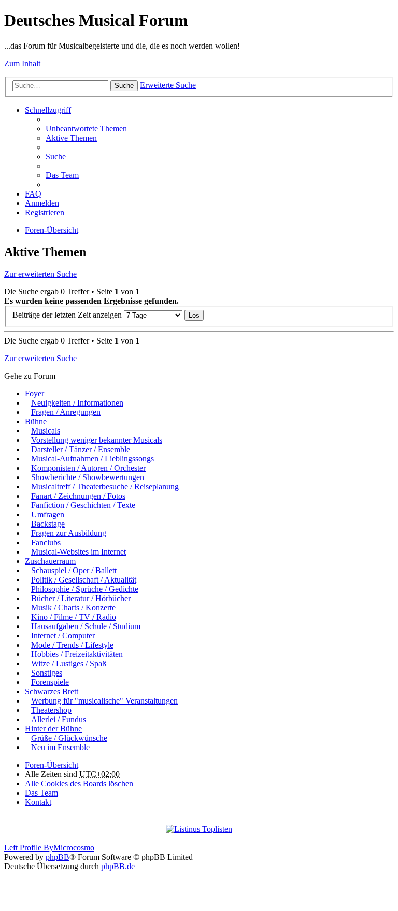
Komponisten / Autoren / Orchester (88, 468)
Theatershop (51, 710)
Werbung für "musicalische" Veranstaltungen (104, 700)
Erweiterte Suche (168, 85)
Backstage (48, 523)
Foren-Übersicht (51, 230)
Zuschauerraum (50, 561)
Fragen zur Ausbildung (68, 533)
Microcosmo (73, 847)
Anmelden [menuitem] (42, 203)
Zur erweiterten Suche (40, 274)
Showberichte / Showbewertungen (87, 477)
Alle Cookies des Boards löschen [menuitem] (79, 783)
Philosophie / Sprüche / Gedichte (84, 589)
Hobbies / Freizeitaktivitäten (77, 654)
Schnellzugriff (48, 110)
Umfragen (47, 514)
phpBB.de (118, 866)
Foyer (34, 393)
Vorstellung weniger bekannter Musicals (96, 440)
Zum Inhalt (22, 63)
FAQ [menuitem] (33, 193)
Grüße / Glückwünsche (69, 738)
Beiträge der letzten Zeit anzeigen (68, 314)
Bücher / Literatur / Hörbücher (81, 598)
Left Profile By (28, 847)
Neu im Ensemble (60, 747)
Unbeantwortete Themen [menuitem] (86, 128)
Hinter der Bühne (53, 728)
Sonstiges (46, 672)
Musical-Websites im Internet (78, 551)
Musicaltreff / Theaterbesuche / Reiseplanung (105, 486)
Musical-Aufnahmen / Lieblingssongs (92, 458)
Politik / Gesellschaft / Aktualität (83, 579)
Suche (124, 85)
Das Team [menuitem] (62, 175)
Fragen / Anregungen (66, 412)
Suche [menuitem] (56, 156)
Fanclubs (46, 542)
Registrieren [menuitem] (44, 212)
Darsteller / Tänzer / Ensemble (80, 449)
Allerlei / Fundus (58, 719)
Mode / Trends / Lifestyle (72, 644)
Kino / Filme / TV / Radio (73, 617)
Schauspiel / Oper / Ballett (74, 570)
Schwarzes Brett (51, 691)
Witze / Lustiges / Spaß (68, 663)
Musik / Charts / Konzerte (73, 607)
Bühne (36, 421)
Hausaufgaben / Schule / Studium (85, 626)
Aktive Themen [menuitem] (71, 137)
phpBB (57, 857)
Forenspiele (50, 682)
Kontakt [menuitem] (38, 802)
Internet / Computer (63, 635)
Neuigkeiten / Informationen (77, 402)
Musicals (45, 430)
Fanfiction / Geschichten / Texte (83, 505)
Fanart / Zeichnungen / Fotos (78, 495)
